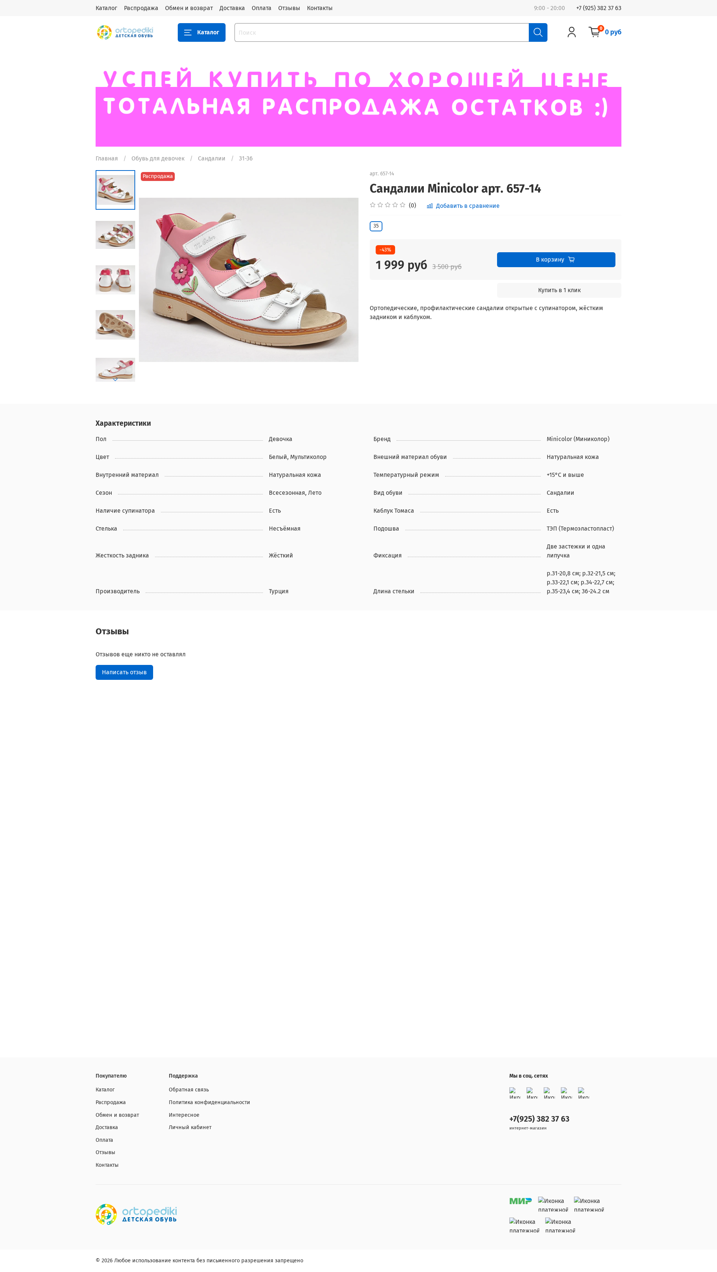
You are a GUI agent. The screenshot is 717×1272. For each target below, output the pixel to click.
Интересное (184, 1115)
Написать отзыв (124, 672)
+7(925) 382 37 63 (539, 1119)
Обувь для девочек (157, 158)
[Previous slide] (154, 280)
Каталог (106, 8)
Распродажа (141, 8)
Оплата (261, 8)
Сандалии (212, 158)
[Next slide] (115, 380)
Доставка (232, 8)
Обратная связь (189, 1090)
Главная (107, 158)
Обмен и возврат (189, 8)
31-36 (246, 158)
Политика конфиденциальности (209, 1102)
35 (376, 226)
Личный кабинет (190, 1127)
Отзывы (289, 8)
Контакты (320, 8)
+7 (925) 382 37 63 (598, 8)
